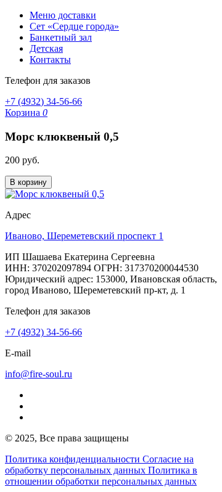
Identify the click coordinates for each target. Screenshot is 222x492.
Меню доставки (63, 15)
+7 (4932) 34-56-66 (43, 101)
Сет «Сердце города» (74, 26)
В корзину (28, 182)
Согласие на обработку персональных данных (99, 464)
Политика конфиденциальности (73, 459)
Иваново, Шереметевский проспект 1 (84, 236)
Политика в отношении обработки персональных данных (101, 475)
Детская (46, 48)
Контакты (50, 59)
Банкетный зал (61, 37)
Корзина (26, 112)
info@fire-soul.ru (38, 374)
